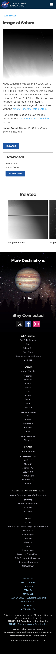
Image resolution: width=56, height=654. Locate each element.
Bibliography (28, 583)
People (28, 538)
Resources (28, 531)
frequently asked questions (34, 118)
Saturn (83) (28, 472)
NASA (4, 4)
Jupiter (28, 298)
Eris (28, 432)
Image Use (28, 594)
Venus (28, 384)
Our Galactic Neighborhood (16, 11)
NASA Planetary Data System (30, 109)
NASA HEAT (28, 566)
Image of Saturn (16, 243)
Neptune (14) (28, 480)
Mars (28, 392)
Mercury (28, 380)
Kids (28, 546)
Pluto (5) (28, 484)
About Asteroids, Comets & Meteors (28, 495)
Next (50, 283)
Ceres (28, 420)
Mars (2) (28, 464)
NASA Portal (28, 602)
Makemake (28, 424)
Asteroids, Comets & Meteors (28, 491)
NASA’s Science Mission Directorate (27, 624)
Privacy (28, 590)
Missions (28, 542)
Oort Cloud (28, 352)
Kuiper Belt (28, 348)
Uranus (28, 403)
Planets (28, 367)
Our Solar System (28, 340)
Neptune (28, 407)
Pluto (28, 416)
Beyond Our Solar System (28, 356)
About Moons (28, 451)
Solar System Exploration (16, 4)
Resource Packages (28, 562)
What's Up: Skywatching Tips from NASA (28, 527)
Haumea (28, 428)
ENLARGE (11, 146)
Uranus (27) (28, 476)
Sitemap (28, 606)
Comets (28, 511)
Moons (28, 447)
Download (15, 174)
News (28, 523)
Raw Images (10, 16)
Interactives (28, 550)
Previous (6, 283)
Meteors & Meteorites (28, 504)
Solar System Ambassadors (28, 558)
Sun (28, 344)
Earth (28, 388)
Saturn (28, 399)
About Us (28, 579)
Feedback (28, 586)
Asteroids (28, 508)
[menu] (51, 4)
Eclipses (28, 360)
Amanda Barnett (35, 629)
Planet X (28, 440)
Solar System (28, 336)
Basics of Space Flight (28, 554)
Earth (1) (28, 460)
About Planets (28, 371)
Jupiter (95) (28, 468)
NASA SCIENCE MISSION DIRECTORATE (28, 598)
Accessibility (28, 609)
